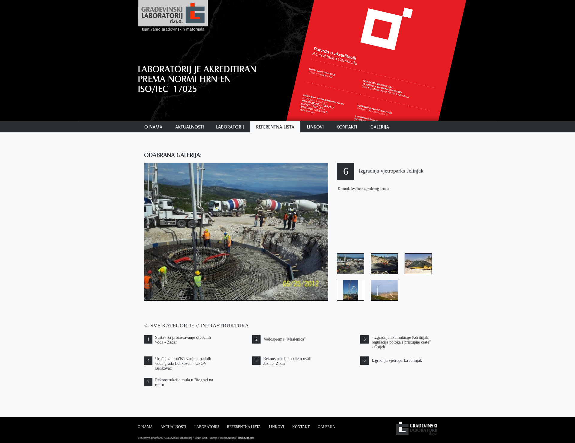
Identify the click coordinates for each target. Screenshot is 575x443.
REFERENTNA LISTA (244, 427)
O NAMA (145, 427)
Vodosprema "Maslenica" (285, 339)
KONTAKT (301, 427)
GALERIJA (326, 427)
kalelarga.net (245, 437)
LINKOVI (276, 427)
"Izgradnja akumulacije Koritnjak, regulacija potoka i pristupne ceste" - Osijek (401, 342)
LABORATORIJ (206, 427)
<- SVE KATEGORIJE (169, 326)
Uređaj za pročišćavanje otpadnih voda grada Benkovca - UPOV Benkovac (183, 363)
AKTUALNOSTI (173, 427)
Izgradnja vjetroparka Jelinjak (397, 360)
